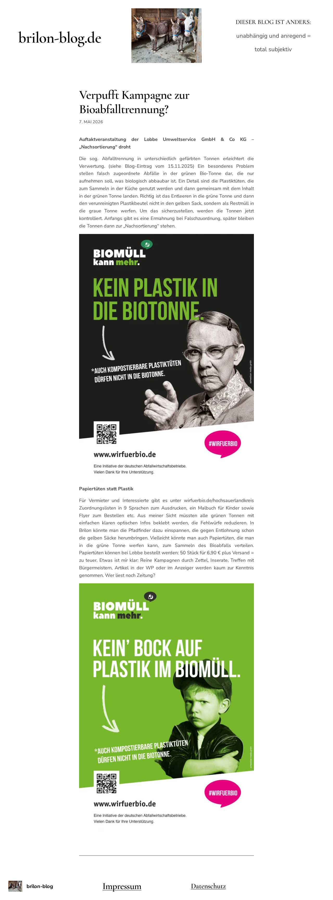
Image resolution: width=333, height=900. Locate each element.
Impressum (122, 886)
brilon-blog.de (59, 37)
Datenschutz (208, 886)
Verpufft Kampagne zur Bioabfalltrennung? (134, 102)
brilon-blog (40, 886)
